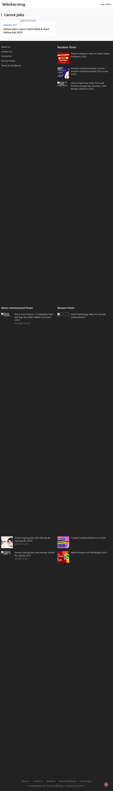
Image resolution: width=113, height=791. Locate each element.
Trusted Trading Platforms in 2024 (88, 537)
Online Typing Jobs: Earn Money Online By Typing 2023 (35, 554)
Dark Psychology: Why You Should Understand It (88, 316)
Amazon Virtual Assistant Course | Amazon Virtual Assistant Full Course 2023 (89, 71)
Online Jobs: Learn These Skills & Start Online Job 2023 (26, 31)
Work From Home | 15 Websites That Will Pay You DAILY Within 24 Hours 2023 (34, 317)
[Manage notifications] (106, 784)
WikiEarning (13, 4)
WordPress (80, 786)
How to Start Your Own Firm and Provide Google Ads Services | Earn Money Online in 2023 (89, 86)
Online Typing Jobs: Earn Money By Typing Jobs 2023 (32, 539)
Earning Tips (10, 25)
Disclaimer (6, 56)
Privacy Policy (8, 60)
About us (5, 46)
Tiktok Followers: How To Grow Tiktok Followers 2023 (90, 55)
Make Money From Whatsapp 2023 (89, 552)
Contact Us (6, 51)
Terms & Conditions (11, 65)
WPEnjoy (59, 786)
